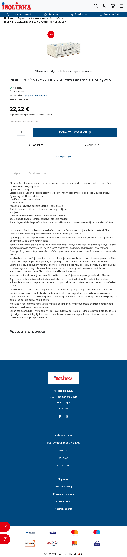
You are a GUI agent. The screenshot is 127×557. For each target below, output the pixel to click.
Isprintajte (92, 145)
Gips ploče (55, 18)
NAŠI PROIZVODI (63, 435)
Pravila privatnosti (63, 494)
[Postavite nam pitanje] (5, 539)
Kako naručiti (63, 501)
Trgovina (22, 18)
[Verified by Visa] (96, 543)
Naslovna (9, 18)
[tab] (17, 173)
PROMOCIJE (63, 465)
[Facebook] (59, 416)
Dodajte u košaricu (73, 132)
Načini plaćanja (63, 508)
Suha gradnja (38, 18)
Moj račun (63, 479)
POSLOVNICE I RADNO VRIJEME (63, 443)
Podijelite (37, 145)
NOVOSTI (64, 450)
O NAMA (63, 457)
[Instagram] (67, 416)
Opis (17, 173)
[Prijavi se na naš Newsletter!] (5, 527)
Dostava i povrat (39, 173)
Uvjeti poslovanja (63, 486)
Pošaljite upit (63, 156)
